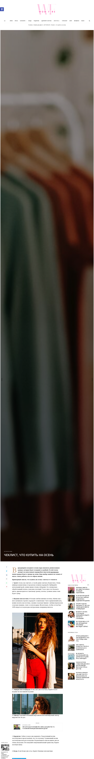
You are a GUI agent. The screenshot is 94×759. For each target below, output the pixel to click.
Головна (30, 25)
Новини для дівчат (38, 25)
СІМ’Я (29, 725)
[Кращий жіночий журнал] (47, 9)
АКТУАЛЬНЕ (47, 25)
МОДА (11, 551)
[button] (2, 9)
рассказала (54, 572)
